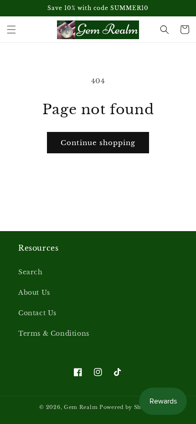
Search (30, 272)
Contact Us (37, 313)
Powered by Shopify (128, 407)
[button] (11, 30)
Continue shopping (98, 142)
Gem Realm (81, 407)
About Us (34, 292)
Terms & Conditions (53, 333)
